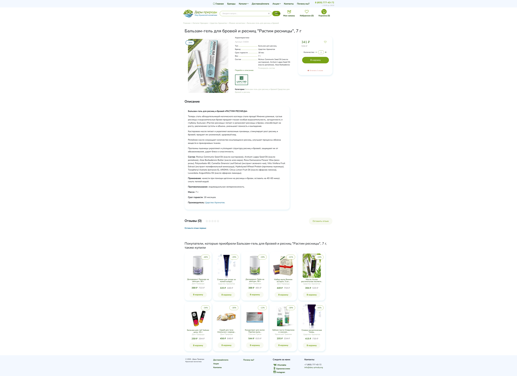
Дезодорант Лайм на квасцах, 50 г (255, 280)
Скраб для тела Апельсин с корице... (226, 331)
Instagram (281, 372)
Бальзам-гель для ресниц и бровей (263, 23)
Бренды (231, 3)
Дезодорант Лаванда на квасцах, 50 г (198, 280)
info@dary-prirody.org (313, 367)
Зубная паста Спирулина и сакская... (283, 331)
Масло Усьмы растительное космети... (311, 280)
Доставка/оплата (260, 3)
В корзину (198, 294)
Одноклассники (283, 368)
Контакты (289, 3)
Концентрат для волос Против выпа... (255, 331)
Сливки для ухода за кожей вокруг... (226, 280)
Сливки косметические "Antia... (312, 331)
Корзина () (324, 15)
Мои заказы (289, 15)
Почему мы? (303, 3)
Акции (276, 3)
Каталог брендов (200, 23)
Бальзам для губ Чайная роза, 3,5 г (198, 331)
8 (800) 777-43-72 (324, 2)
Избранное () (307, 15)
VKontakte (281, 365)
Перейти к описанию (244, 70)
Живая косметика (237, 23)
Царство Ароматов (218, 23)
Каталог (243, 3)
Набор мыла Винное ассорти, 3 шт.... (283, 280)
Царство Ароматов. (215, 202)
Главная (187, 23)
